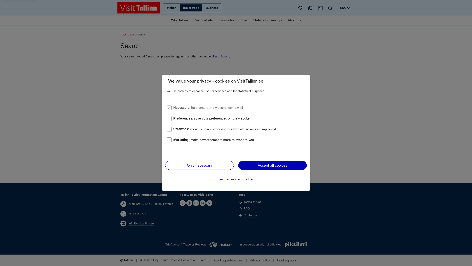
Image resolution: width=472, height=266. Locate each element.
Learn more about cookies (236, 179)
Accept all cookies (272, 165)
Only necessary (199, 165)
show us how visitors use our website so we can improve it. (225, 129)
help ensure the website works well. (208, 108)
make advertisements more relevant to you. (214, 140)
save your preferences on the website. (211, 118)
